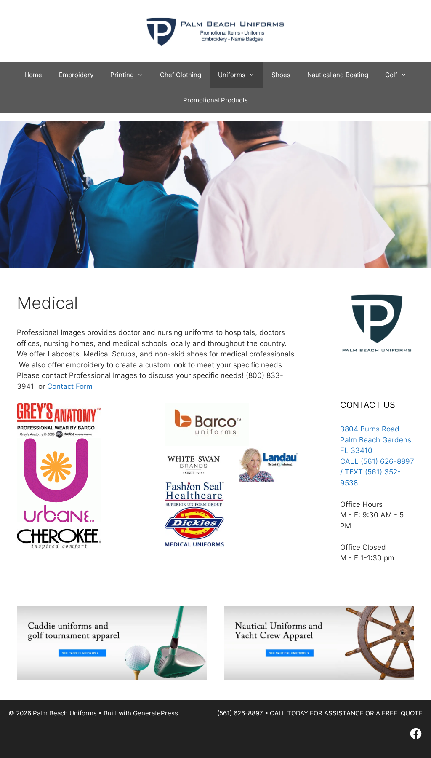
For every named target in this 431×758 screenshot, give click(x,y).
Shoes (280, 75)
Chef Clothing (180, 75)
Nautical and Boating (337, 75)
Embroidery (76, 75)
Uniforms (231, 75)
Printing (122, 75)
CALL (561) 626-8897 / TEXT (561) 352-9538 (377, 472)
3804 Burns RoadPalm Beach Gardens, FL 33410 (376, 440)
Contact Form (70, 386)
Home (33, 75)
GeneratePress (155, 713)
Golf (391, 75)
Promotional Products (215, 100)
